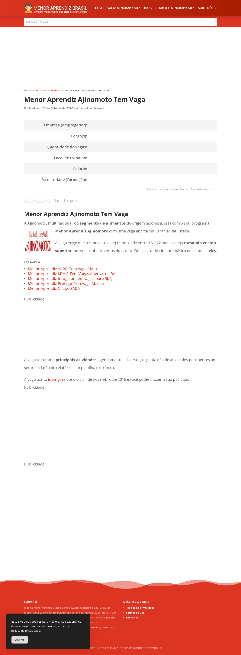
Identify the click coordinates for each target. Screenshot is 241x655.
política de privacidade (25, 630)
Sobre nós (132, 617)
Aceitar (19, 640)
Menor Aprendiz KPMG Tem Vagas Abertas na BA (71, 273)
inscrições (57, 379)
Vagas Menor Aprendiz (123, 8)
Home (99, 8)
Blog (148, 8)
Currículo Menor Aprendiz (175, 8)
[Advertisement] (120, 55)
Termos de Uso (135, 612)
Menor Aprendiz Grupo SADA (54, 288)
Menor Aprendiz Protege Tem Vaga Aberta (66, 283)
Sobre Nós (205, 8)
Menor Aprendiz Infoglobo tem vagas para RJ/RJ (70, 278)
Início (27, 90)
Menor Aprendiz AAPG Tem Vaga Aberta (64, 268)
